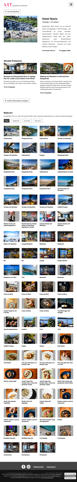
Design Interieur (62, 261)
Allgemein (16, 121)
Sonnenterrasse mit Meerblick (63, 189)
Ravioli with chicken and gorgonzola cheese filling (65, 382)
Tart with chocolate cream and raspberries (47, 420)
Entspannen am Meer (10, 277)
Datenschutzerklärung (47, 477)
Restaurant (43, 244)
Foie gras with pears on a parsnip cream (29, 363)
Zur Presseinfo (10, 87)
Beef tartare (61, 346)
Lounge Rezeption (27, 244)
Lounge (42, 261)
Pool (23, 277)
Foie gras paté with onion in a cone (65, 363)
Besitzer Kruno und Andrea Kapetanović (10, 224)
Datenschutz (39, 467)
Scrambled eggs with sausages (64, 311)
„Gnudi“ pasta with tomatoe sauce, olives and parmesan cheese (29, 382)
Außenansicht (8, 138)
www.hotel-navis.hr (48, 50)
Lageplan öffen (66, 50)
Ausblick (24, 329)
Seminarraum (8, 455)
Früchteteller (43, 438)
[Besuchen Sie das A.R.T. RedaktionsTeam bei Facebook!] (23, 467)
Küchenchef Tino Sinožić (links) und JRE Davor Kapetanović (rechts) (29, 225)
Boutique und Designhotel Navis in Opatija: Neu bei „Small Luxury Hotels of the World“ (20, 77)
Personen (38, 121)
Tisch (41, 329)
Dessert (60, 420)
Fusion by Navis (8, 294)
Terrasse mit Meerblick (64, 138)
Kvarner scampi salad (10, 381)
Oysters (24, 346)
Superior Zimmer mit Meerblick (46, 224)
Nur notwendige (70, 474)
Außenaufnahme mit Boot (65, 172)
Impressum (51, 467)
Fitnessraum (43, 455)
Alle (6, 121)
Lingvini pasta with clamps (45, 402)
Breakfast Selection (27, 438)
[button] (4, 29)
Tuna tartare (7, 363)
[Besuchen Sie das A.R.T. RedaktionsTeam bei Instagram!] (28, 467)
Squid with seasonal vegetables (10, 402)
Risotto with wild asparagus (27, 402)
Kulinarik (27, 121)
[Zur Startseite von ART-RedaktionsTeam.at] (15, 4)
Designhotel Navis (27, 138)
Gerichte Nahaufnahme (10, 329)
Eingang (42, 155)
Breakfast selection (9, 438)
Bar (5, 261)
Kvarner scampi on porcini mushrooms (65, 402)
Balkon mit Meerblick (10, 244)
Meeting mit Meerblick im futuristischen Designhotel (54, 77)
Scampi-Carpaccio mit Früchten (10, 311)
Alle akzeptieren (70, 478)
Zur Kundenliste (13, 11)
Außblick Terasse (63, 207)
